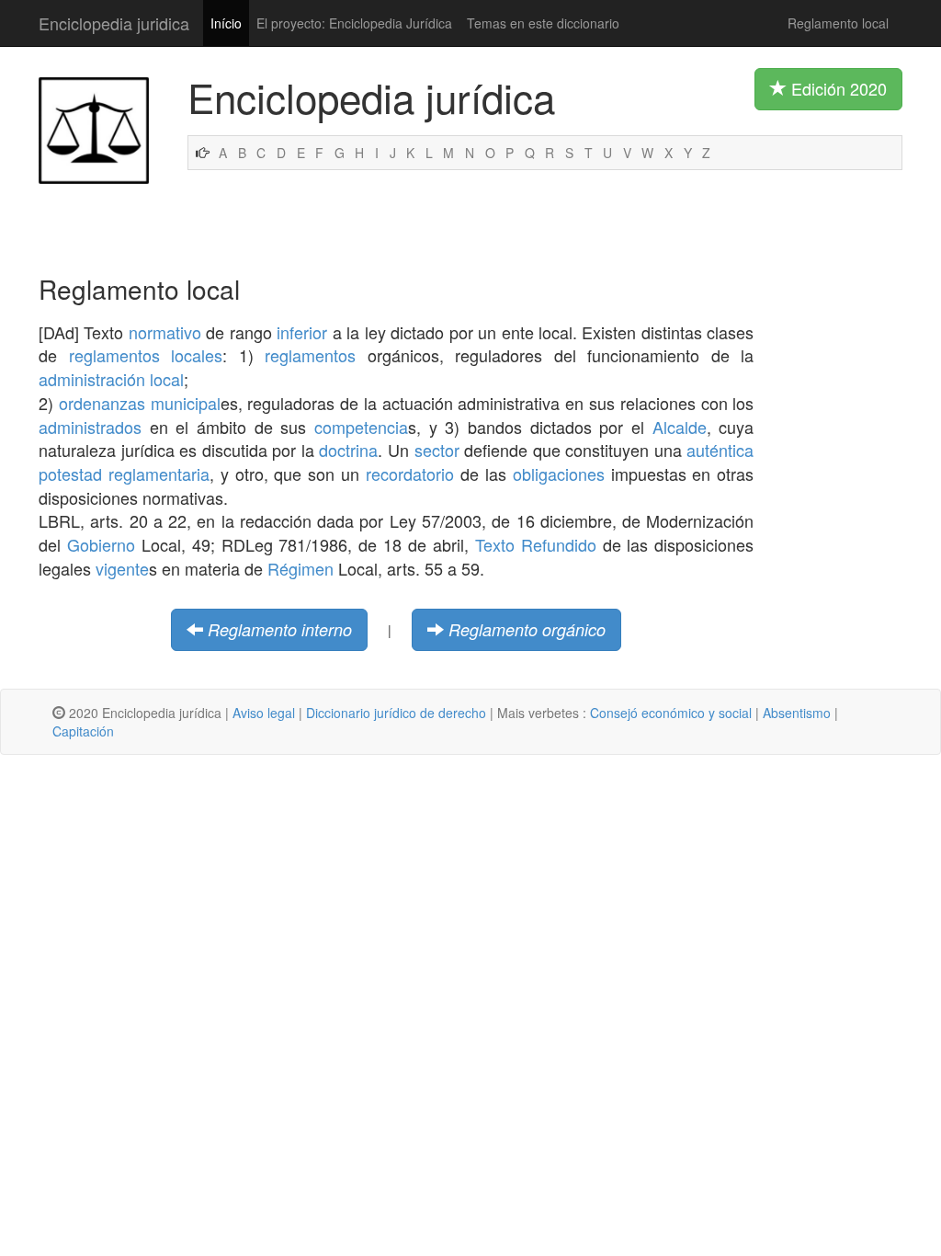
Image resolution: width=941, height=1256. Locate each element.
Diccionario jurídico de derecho (396, 712)
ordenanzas (102, 403)
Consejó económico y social (671, 712)
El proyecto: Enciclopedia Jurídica (354, 23)
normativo (165, 332)
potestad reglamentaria (124, 473)
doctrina (348, 450)
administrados (90, 427)
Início (226, 23)
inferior (302, 332)
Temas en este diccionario (543, 23)
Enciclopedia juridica (114, 23)
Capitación (83, 731)
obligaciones (559, 473)
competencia (361, 427)
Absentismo (797, 712)
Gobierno (101, 544)
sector (436, 450)
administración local (111, 379)
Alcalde (679, 427)
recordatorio (410, 473)
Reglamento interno (280, 629)
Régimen (300, 568)
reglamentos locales (146, 355)
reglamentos (310, 355)
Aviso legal (263, 712)
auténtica (720, 450)
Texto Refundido (535, 544)
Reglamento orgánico (527, 629)
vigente (122, 568)
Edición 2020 (837, 88)
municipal (186, 403)
